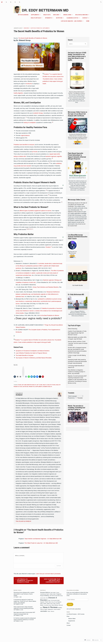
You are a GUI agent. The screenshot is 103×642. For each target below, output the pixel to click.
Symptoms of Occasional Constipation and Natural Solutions (32, 351)
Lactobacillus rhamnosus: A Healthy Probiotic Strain (25, 580)
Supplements (35, 14)
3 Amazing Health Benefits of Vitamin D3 (76, 366)
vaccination (43, 611)
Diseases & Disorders (48, 598)
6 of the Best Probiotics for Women (49, 315)
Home (87, 21)
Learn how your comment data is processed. (48, 573)
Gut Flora (39, 384)
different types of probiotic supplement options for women (35, 210)
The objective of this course (75, 210)
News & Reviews (50, 607)
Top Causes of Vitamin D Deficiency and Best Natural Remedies (34, 358)
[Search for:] (101, 2)
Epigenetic (48, 18)
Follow (70, 604)
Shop (68, 616)
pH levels (34, 151)
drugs (49, 600)
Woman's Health (47, 386)
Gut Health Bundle (77, 285)
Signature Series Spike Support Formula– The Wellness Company (76, 92)
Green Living (67, 14)
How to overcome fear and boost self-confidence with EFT (52, 580)
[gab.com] (15, 2)
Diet (47, 598)
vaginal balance (25, 135)
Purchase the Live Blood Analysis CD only (72, 253)
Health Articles (36, 18)
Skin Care (56, 14)
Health (45, 384)
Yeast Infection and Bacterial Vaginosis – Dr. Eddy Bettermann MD (43, 538)
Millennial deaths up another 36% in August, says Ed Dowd (77, 338)
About (68, 623)
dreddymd (26, 28)
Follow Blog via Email (73, 590)
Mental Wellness (55, 605)
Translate (80, 398)
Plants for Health (43, 609)
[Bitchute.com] (19, 2)
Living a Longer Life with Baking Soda (77, 356)
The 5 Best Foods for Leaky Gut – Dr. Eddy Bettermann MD (41, 543)
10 (30, 229)
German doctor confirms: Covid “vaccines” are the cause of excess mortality (77, 343)
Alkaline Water (72, 618)
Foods (19, 384)
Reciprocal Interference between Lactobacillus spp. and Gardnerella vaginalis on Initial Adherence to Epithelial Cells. (38, 294)
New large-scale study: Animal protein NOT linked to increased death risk (24, 613)
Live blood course (47, 605)
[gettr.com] (6, 2)
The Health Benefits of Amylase (24, 355)
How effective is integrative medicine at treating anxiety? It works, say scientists (76, 371)
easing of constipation (30, 122)
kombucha (29, 83)
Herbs (54, 603)
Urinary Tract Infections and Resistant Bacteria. (46, 287)
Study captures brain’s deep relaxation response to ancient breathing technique (24, 607)
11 (32, 229)
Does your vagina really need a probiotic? (39, 318)
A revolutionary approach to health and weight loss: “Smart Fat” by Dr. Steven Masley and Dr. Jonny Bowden (25, 601)
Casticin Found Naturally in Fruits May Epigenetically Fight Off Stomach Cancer (77, 332)
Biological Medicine (81, 14)
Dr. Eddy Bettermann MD (45, 10)
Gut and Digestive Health (29, 384)
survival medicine (57, 609)
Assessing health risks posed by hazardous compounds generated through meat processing (77, 361)
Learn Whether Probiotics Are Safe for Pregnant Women (31, 353)
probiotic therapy (38, 113)
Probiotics (39, 28)
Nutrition (59, 18)
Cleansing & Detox (72, 18)
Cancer (57, 592)
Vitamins (52, 611)
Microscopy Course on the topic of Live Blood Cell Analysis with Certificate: (77, 204)
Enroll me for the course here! (76, 225)
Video (49, 611)
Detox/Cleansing (23, 14)
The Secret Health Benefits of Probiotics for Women (32, 38)
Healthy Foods (51, 384)
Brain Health (53, 592)
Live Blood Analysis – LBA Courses (71, 21)
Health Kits (47, 14)
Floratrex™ (49, 247)
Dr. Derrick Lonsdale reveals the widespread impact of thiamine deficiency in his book (25, 618)
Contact (85, 18)
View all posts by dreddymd (23, 521)
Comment (59, 565)
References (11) (18, 261)
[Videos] (11, 2)
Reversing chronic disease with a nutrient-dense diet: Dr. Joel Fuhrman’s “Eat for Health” (24, 594)
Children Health (53, 594)
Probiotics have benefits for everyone (24, 144)
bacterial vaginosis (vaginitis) (54, 156)
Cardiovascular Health (44, 594)
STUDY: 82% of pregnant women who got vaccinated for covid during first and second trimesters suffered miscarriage (77, 350)
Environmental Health (55, 600)
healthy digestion (18, 93)
